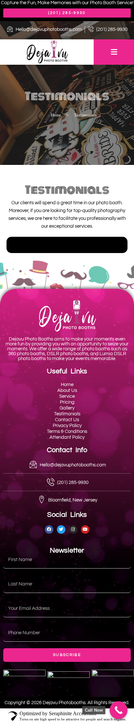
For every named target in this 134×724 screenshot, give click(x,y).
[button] (114, 52)
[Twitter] (61, 529)
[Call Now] (118, 710)
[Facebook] (49, 529)
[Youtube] (85, 529)
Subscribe (67, 655)
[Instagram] (73, 529)
